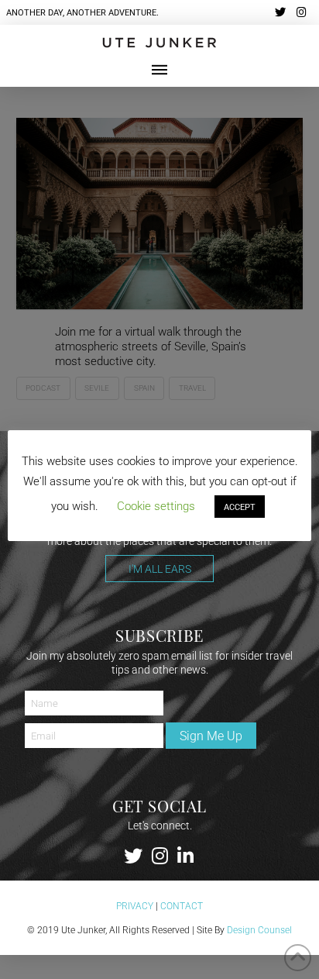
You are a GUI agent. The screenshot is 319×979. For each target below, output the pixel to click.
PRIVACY (134, 905)
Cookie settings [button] (156, 505)
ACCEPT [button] (240, 506)
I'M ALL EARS (160, 568)
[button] (159, 70)
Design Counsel (259, 929)
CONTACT (181, 905)
